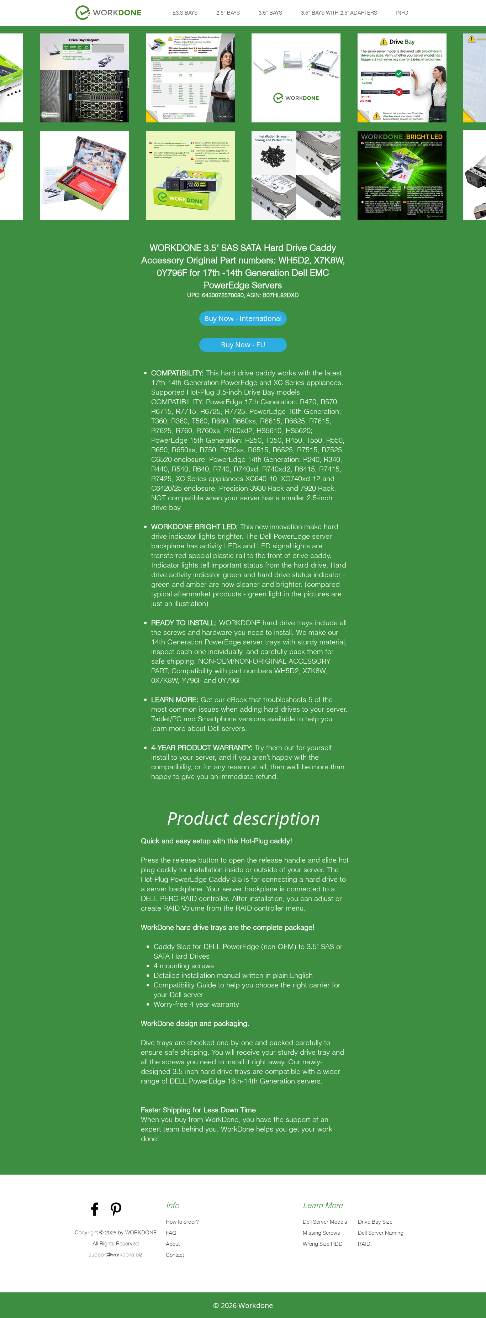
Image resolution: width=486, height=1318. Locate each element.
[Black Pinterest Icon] (116, 1209)
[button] (185, 12)
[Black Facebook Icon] (95, 1209)
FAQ (171, 1232)
